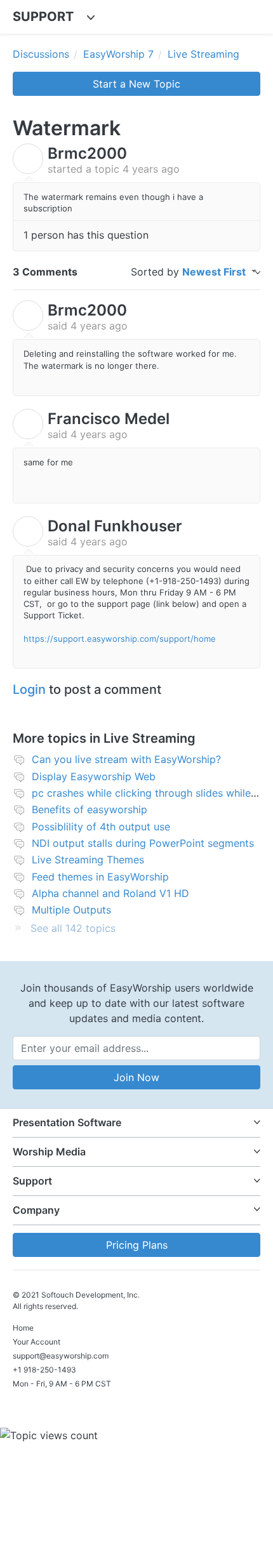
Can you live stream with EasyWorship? (126, 759)
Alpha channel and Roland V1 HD (110, 893)
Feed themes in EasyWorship (100, 876)
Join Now (136, 1077)
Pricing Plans (137, 1245)
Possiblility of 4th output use (101, 826)
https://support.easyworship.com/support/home (119, 639)
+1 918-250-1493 (44, 1369)
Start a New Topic (136, 83)
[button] (136, 1123)
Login (29, 689)
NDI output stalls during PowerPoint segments (143, 843)
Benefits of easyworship (89, 809)
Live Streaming (203, 54)
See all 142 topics (73, 928)
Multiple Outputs (71, 909)
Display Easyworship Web (94, 776)
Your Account (36, 1341)
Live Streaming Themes (88, 859)
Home (23, 1328)
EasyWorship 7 (118, 54)
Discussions (41, 54)
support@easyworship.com (61, 1355)
